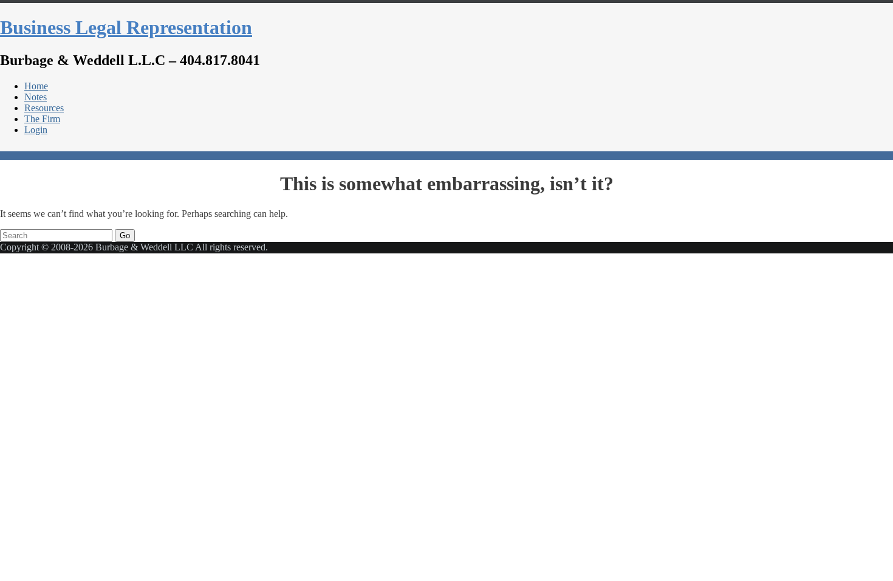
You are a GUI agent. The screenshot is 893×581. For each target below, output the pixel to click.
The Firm (42, 119)
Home (36, 86)
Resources (44, 108)
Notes (35, 97)
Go (125, 235)
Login (35, 130)
